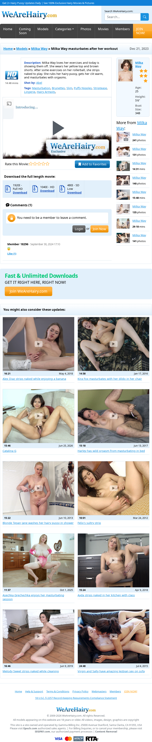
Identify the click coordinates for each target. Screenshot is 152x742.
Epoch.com (30, 728)
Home (7, 29)
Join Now (99, 229)
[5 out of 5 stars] (47, 163)
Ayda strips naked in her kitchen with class (106, 595)
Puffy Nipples (83, 88)
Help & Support (34, 691)
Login (79, 229)
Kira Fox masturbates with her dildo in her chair (110, 379)
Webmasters (99, 691)
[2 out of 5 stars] (35, 163)
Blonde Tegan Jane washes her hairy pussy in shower (38, 523)
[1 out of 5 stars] (31, 163)
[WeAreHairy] (76, 710)
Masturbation (41, 88)
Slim (69, 88)
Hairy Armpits (46, 92)
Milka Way (39, 48)
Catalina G (9, 451)
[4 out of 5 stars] (43, 163)
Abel (39, 83)
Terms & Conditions (57, 691)
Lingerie (29, 92)
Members (122, 29)
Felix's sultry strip (89, 523)
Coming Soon (25, 31)
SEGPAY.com (42, 731)
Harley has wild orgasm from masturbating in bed (111, 451)
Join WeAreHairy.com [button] (28, 291)
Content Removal (106, 731)
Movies (103, 29)
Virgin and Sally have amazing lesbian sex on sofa (111, 671)
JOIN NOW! (140, 31)
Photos (86, 29)
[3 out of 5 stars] (39, 163)
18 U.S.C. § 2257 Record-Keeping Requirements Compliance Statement (76, 698)
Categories (63, 29)
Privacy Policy (80, 691)
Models (42, 29)
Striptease (100, 88)
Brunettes (58, 88)
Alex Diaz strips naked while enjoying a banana (34, 379)
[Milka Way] (125, 70)
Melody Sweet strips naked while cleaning (31, 671)
